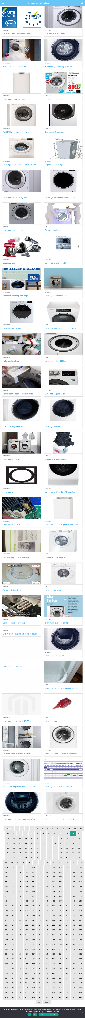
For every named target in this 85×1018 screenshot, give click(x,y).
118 (13, 872)
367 (74, 968)
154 (13, 886)
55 (20, 848)
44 (32, 843)
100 (53, 862)
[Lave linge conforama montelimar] (21, 17)
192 (26, 901)
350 (40, 963)
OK (29, 1015)
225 (6, 915)
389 (60, 978)
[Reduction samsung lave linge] (21, 279)
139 (74, 877)
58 (37, 848)
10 (63, 829)
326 (40, 954)
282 (67, 935)
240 (26, 920)
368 (80, 968)
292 (53, 939)
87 (55, 858)
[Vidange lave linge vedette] (63, 442)
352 (53, 963)
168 (26, 891)
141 (6, 882)
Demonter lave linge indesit (14, 666)
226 (13, 915)
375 (47, 973)
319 (74, 949)
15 (14, 834)
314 (40, 949)
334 (13, 959)
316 (53, 949)
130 (13, 877)
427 (74, 992)
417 (6, 992)
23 (61, 834)
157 (33, 886)
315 (47, 949)
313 (33, 949)
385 (33, 978)
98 (41, 862)
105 (6, 867)
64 (73, 848)
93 (12, 862)
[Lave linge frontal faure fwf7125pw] (21, 704)
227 (20, 915)
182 (40, 896)
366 (67, 968)
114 (67, 867)
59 (43, 848)
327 (47, 954)
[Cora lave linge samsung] (63, 82)
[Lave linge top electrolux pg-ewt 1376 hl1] (21, 148)
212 (80, 906)
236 (80, 915)
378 (67, 973)
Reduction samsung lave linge (15, 295)
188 (80, 896)
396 (26, 983)
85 (43, 858)
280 (53, 935)
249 (6, 925)
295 (74, 939)
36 (61, 838)
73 (49, 853)
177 (6, 896)
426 (67, 992)
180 (26, 896)
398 (40, 983)
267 (47, 930)
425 (60, 992)
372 (26, 973)
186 (67, 896)
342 (67, 959)
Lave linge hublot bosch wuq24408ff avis (19, 819)
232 (53, 915)
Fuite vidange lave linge (54, 230)
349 (33, 963)
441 (39, 1002)
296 (80, 939)
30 (26, 838)
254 (40, 925)
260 (80, 925)
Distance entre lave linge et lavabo (17, 753)
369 (6, 973)
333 (6, 959)
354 (67, 963)
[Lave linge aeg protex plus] (63, 377)
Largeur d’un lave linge (54, 164)
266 (40, 930)
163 (74, 886)
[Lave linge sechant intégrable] (21, 180)
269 (60, 930)
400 (53, 983)
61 (55, 848)
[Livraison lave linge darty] (63, 17)
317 (60, 949)
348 (26, 963)
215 (20, 910)
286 (13, 939)
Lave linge (6, 30)
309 (6, 949)
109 (33, 867)
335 (20, 959)
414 (67, 987)
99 (47, 862)
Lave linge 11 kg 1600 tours (56, 361)
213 (6, 910)
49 (61, 843)
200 (80, 901)
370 (13, 973)
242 (40, 920)
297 (6, 944)
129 (6, 877)
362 (40, 968)
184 (53, 896)
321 (6, 954)
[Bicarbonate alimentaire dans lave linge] (63, 671)
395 (20, 983)
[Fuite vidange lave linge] (63, 213)
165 (6, 891)
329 (60, 954)
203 (20, 906)
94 (18, 862)
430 (13, 997)
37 (67, 838)
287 (20, 939)
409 (33, 987)
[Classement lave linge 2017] (63, 540)
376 (53, 973)
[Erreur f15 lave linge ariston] (21, 49)
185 (60, 896)
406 (13, 987)
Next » (47, 1002)
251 (20, 925)
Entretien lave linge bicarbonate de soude (20, 633)
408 (26, 987)
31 (32, 838)
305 (60, 944)
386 (40, 978)
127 (74, 872)
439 (74, 997)
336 (26, 959)
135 (47, 877)
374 (40, 973)
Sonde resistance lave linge (14, 622)
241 (33, 920)
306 (67, 944)
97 (35, 862)
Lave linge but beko (53, 590)
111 (47, 867)
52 (79, 843)
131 (20, 877)
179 (20, 896)
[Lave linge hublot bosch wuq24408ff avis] (21, 802)
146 (40, 882)
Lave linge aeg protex (12, 459)
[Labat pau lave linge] (21, 246)
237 (6, 920)
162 (67, 886)
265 (33, 930)
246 (67, 920)
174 (67, 891)
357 (6, 968)
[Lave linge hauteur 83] (63, 409)
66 (8, 853)
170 (40, 891)
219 (47, 910)
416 (80, 987)
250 (13, 925)
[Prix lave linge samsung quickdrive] (63, 49)
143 (20, 882)
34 (49, 838)
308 (80, 944)
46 (43, 843)
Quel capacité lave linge (54, 131)
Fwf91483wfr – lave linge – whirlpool (18, 131)
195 (47, 901)
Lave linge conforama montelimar (16, 33)
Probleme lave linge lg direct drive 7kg (60, 819)
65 (79, 848)
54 (14, 848)
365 (60, 968)
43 (26, 843)
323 (20, 954)
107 (20, 867)
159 (47, 886)
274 (13, 935)
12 (75, 829)
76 (67, 853)
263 (20, 930)
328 (53, 954)
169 (33, 891)
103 (74, 862)
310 (13, 949)
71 (37, 853)
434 (40, 997)
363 (47, 968)
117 (6, 872)
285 (6, 939)
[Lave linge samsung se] (63, 639)
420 (26, 992)
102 (67, 862)
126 (67, 872)
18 (31, 834)
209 (60, 906)
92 (6, 862)
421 (33, 992)
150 (67, 882)
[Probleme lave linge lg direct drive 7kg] (63, 802)
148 (53, 882)
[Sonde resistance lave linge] (21, 606)
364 (53, 968)
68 (20, 853)
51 (73, 843)
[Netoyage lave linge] (21, 344)
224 (80, 910)
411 (47, 987)
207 (47, 906)
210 (67, 906)
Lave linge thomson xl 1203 (56, 295)
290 (40, 939)
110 (40, 867)
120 (26, 872)
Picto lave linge (9, 491)
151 (74, 882)
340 (53, 959)
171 (47, 891)
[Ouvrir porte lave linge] (21, 573)
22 (55, 834)
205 (33, 906)
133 (33, 877)
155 (20, 886)
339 (47, 959)
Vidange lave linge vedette (55, 459)
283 (74, 935)
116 (80, 867)
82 (26, 858)
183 (47, 896)
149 (60, 882)
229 (33, 915)
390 (67, 978)
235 (74, 915)
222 (67, 910)
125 (60, 872)
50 (67, 843)
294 (67, 939)
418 (13, 992)
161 (60, 886)
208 (53, 906)
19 (37, 834)
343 (74, 959)
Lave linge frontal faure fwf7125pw (17, 721)
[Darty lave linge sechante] (21, 409)
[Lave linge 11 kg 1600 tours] (63, 344)
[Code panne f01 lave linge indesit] (21, 508)
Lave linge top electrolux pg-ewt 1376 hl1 (20, 164)
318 (67, 949)
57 (32, 848)
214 (13, 910)
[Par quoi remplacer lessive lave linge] (21, 377)
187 (74, 896)
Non (35, 1015)
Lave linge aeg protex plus (55, 393)
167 (20, 891)
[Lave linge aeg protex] (21, 442)
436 (53, 997)
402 (67, 983)
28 (14, 838)
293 (60, 939)
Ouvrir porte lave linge (12, 590)
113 (60, 867)
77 (73, 853)
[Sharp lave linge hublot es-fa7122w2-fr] (63, 737)
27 (8, 838)
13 (81, 829)
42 (20, 843)
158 (40, 886)
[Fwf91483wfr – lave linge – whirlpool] (21, 115)
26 (79, 834)
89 (67, 858)
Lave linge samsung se (54, 655)
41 (14, 843)
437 (60, 997)
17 (25, 834)
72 (43, 853)
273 (6, 935)
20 (43, 834)
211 (74, 906)
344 (80, 959)
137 (60, 877)
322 (13, 954)
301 (33, 944)
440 (80, 997)
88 (61, 858)
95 (24, 862)
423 (47, 992)
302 (40, 944)
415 (74, 987)
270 (67, 930)
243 (47, 920)
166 (13, 891)
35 (55, 838)
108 (26, 867)
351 (47, 963)
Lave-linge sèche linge (12, 328)
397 (33, 983)
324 (26, 954)
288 (26, 939)
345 (6, 963)
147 (47, 882)
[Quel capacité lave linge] (63, 115)
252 (26, 925)
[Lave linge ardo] (63, 704)
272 (80, 930)
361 (33, 968)
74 (55, 853)
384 (26, 978)
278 (40, 935)
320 (80, 949)
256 (53, 925)
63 (67, 848)
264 (26, 930)
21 (49, 834)
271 (74, 930)
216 (26, 910)
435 (47, 997)
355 (74, 963)
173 (60, 891)
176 (80, 891)
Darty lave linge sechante (13, 426)
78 (79, 853)
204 (26, 906)
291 (47, 939)
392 (80, 978)
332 (80, 954)
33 (43, 838)
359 (20, 968)
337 (33, 959)
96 (29, 862)
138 (67, 877)
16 (20, 834)
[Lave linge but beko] (63, 573)
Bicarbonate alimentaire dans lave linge (61, 688)
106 (13, 867)
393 (6, 983)
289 (33, 939)
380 (80, 973)
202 (13, 906)
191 (20, 901)
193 (33, 901)
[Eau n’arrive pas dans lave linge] (21, 540)
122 (40, 872)
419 (20, 992)
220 (53, 910)
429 (6, 997)
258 (67, 925)
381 (6, 978)
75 (61, 853)
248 (80, 920)
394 (13, 983)
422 (40, 992)
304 (53, 944)
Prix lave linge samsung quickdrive (59, 66)
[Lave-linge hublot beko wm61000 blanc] (63, 180)
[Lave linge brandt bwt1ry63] (21, 82)
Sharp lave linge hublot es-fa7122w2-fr (60, 753)
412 (53, 987)
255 (47, 925)
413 (60, 987)
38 (73, 838)
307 (74, 944)
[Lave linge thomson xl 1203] (63, 279)
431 (20, 997)
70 (32, 853)
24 (67, 834)
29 (20, 838)
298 (13, 944)
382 (13, 978)
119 (20, 872)
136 (53, 877)
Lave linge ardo (51, 721)
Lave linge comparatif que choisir (58, 786)
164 (80, 886)
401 (60, 983)
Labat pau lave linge (11, 262)
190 (13, 901)
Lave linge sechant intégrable (15, 197)
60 (49, 848)
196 (53, 901)
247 (74, 920)
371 (20, 973)
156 (26, 886)
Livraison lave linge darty (55, 33)
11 (69, 829)
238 (13, 920)
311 (20, 949)
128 (80, 872)
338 (40, 959)
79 (8, 858)
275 (20, 935)
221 (60, 910)
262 (13, 930)
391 (74, 978)
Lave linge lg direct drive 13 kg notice (60, 491)
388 (53, 978)
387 (47, 978)
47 (49, 843)
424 (53, 992)
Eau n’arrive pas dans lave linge (16, 557)
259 (74, 925)
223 (74, 910)
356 (80, 963)
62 (61, 848)
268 (53, 930)
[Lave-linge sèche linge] (21, 311)
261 (6, 930)
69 (26, 853)
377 (60, 973)
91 (79, 858)
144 (26, 882)
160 (53, 886)
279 (47, 935)
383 (20, 978)
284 (80, 935)
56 (26, 848)
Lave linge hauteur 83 (54, 426)
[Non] (82, 1012)
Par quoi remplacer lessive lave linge (18, 393)
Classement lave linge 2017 (56, 557)
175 (74, 891)
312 (26, 949)
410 (40, 987)
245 (60, 920)
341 (60, 959)
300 (26, 944)
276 (26, 935)
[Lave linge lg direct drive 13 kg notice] (63, 475)
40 (8, 843)
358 (13, 968)
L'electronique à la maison (38, 3)
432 (26, 997)
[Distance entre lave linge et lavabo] (21, 737)
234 (67, 915)
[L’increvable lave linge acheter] (63, 606)
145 (33, 882)
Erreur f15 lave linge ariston (14, 66)
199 (74, 901)
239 (20, 920)
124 (53, 872)
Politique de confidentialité (48, 1015)
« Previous (8, 829)
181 (33, 896)
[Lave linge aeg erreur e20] (63, 246)
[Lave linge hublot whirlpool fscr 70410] (63, 311)
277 (33, 935)
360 (26, 968)
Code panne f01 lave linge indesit (16, 524)
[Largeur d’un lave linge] (63, 148)
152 (80, 882)
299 (20, 944)
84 (37, 858)
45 (37, 843)
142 (13, 882)
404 (80, 983)
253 (33, 925)
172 (53, 891)
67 (14, 853)
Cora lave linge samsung (55, 99)
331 (74, 954)
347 (20, 963)
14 (8, 834)
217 (33, 910)
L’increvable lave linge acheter (57, 622)
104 (80, 862)
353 (60, 963)
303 (47, 944)
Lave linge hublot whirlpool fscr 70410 (60, 328)
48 (55, 843)
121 (33, 872)
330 (67, 954)
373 (33, 973)
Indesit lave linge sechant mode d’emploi (19, 786)
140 (80, 877)
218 (40, 910)
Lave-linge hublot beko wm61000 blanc (61, 197)
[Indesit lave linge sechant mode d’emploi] (21, 769)
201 (6, 906)
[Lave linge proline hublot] (21, 213)
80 (14, 858)
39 (79, 838)
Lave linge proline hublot (13, 230)
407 (20, 987)
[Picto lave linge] (21, 475)
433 (33, 997)
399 (47, 983)
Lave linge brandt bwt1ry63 (14, 99)
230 (40, 915)
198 (67, 901)
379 (74, 973)
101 (60, 862)
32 (37, 838)
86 (49, 858)
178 (13, 896)
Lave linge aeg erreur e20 (55, 262)
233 (60, 915)
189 (6, 901)
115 (74, 867)
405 (6, 987)
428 (80, 992)
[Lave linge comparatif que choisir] (63, 769)
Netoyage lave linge (11, 361)
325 (33, 954)
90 (73, 858)
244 (53, 920)
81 (20, 858)
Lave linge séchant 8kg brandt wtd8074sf (61, 524)
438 (67, 997)
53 (8, 848)
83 (32, 858)
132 (26, 877)
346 (13, 963)
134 (40, 877)
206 (40, 906)
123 (47, 872)
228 (26, 915)
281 (60, 935)
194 (40, 901)
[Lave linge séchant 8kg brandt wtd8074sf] (63, 508)
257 (60, 925)
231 (47, 915)
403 (74, 983)
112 (53, 867)
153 (6, 886)
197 (60, 901)
